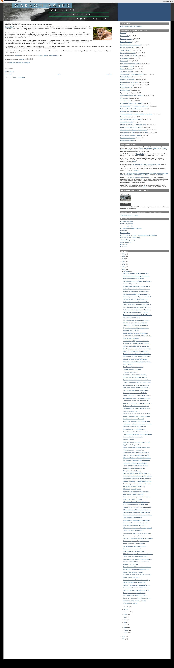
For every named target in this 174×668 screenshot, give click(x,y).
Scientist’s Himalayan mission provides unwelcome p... (137, 598)
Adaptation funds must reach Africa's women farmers (137, 507)
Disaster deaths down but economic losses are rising (137, 478)
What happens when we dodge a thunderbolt (131, 95)
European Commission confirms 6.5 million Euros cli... (137, 315)
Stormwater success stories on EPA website (135, 374)
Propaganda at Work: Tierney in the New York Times (134, 132)
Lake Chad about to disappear (131, 338)
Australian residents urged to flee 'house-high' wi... (136, 291)
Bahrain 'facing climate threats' (131, 577)
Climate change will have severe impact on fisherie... (137, 413)
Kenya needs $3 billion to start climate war (134, 426)
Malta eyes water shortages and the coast (134, 593)
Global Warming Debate (126, 221)
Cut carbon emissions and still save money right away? (146, 164)
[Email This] (25, 59)
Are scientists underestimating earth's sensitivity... (136, 580)
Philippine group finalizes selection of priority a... (136, 346)
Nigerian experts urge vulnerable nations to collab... (136, 455)
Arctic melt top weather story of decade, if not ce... (136, 289)
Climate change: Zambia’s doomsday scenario (135, 325)
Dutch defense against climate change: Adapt (135, 595)
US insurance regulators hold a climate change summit (137, 528)
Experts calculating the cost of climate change (135, 333)
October (126, 609)
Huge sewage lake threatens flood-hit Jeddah (135, 393)
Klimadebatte (123, 230)
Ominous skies (124, 98)
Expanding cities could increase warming (134, 543)
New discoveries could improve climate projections (136, 512)
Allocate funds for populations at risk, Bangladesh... (136, 509)
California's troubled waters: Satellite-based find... (136, 465)
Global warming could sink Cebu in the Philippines (136, 452)
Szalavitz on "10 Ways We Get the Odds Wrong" (133, 124)
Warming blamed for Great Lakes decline (134, 468)
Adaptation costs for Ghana (130, 564)
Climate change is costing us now (132, 489)
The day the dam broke (126, 69)
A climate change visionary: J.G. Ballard (130, 127)
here (134, 161)
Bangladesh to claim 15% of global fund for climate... (137, 567)
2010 (123, 266)
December (126, 271)
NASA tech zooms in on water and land (133, 450)
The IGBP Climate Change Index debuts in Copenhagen (138, 538)
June (125, 619)
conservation (19, 62)
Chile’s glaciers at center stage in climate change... (136, 400)
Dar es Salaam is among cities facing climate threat (136, 398)
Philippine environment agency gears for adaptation (136, 496)
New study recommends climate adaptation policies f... (137, 476)
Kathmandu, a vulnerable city (131, 330)
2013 (123, 259)
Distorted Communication (127, 140)
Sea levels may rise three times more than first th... (136, 569)
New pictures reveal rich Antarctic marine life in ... (136, 432)
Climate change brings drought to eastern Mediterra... (137, 484)
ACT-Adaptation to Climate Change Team (131, 228)
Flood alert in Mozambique (130, 603)
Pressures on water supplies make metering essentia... (137, 515)
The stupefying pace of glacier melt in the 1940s (136, 273)
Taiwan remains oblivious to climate (132, 499)
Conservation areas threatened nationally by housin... (137, 361)
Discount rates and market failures (129, 82)
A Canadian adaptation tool (130, 372)
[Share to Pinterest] (32, 59)
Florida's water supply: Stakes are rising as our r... (136, 320)
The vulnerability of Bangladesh (131, 284)
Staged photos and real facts (127, 53)
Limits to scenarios (125, 116)
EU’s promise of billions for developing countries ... (136, 523)
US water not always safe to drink (132, 548)
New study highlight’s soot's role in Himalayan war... (136, 473)
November (126, 607)
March (125, 627)
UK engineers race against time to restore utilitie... (136, 387)
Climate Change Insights (126, 223)
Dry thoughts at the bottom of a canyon (130, 45)
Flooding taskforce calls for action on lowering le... (136, 294)
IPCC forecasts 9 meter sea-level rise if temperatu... (137, 460)
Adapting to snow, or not (126, 111)
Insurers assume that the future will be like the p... (136, 587)
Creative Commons (43, 55)
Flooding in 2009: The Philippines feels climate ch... (136, 343)
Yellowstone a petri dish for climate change (134, 582)
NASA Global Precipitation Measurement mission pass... (138, 554)
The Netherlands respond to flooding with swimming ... (137, 281)
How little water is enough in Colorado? (133, 419)
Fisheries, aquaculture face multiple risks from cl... (136, 276)
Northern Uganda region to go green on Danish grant (136, 309)
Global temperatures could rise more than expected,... (137, 408)
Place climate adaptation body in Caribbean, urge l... (137, 421)
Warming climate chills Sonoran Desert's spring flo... (137, 416)
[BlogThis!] (27, 59)
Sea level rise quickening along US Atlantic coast (136, 541)
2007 (123, 639)
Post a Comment (9, 71)
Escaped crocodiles (125, 58)
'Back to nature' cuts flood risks (131, 317)
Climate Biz (160, 174)
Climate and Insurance (126, 242)
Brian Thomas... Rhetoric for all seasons (131, 26)
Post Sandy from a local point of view (130, 85)
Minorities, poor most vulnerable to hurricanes (135, 377)
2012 (123, 261)
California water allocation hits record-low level (135, 556)
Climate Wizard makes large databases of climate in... (137, 304)
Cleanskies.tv (135, 170)
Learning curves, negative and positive (130, 63)
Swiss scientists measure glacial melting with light (136, 520)
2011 (123, 264)
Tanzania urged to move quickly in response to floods (137, 296)
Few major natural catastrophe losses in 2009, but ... (137, 307)
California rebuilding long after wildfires (133, 530)
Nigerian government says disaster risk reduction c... (137, 380)
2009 (123, 269)
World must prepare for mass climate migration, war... (137, 403)
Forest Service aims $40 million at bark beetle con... (137, 533)
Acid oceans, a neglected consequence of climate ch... (137, 424)
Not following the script (126, 39)
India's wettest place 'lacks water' (132, 411)
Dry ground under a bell (126, 87)
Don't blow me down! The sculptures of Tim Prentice (134, 106)
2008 (123, 636)
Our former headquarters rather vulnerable (131, 103)
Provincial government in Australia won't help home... (137, 354)
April (125, 625)
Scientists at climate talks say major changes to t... (136, 561)
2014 (123, 256)
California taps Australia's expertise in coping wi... (136, 406)
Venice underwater (128, 364)
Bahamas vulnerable (128, 439)
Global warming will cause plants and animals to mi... (137, 335)
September (127, 612)
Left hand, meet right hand (127, 47)
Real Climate (123, 247)
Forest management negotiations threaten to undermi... (137, 559)
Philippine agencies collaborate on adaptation (135, 322)
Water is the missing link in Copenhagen (133, 494)
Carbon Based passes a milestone (132, 369)
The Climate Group (125, 233)
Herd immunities (124, 36)
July (125, 617)
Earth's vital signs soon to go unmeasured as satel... (137, 442)
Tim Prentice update (125, 100)
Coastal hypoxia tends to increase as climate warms (137, 382)
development (26, 62)
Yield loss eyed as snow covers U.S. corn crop (135, 312)
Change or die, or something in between (130, 135)
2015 (123, 254)
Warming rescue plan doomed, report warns (134, 600)
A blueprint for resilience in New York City (134, 486)
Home (58, 74)
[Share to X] (29, 59)
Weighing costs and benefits (127, 79)
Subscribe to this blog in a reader (129, 215)
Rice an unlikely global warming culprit (133, 572)
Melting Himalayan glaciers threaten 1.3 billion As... (136, 585)
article (144, 186)
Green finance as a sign (126, 122)
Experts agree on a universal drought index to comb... (137, 348)
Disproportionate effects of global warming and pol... (137, 395)
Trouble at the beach (125, 50)
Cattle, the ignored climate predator (132, 517)
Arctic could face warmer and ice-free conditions (136, 302)
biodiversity (12, 62)
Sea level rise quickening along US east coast (135, 299)
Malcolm (18, 55)
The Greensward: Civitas (126, 226)
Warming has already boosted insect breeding (135, 359)
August (126, 614)
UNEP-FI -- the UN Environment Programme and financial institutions (138, 235)
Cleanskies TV (140, 154)
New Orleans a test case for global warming (134, 546)
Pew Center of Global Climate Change (130, 237)
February (126, 630)
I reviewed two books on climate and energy (138, 177)
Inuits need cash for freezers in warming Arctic (135, 504)
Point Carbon (123, 244)
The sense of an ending (126, 71)
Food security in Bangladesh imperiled (133, 437)
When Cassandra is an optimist (128, 55)
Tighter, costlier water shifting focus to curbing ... (136, 328)
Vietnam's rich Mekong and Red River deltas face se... (137, 481)
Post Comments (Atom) (19, 77)
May (125, 622)
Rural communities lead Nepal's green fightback (135, 463)
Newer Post (8, 74)
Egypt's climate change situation (131, 445)
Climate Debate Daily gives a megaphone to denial (133, 130)
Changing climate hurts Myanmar (132, 471)
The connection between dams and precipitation (135, 390)
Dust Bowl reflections (125, 77)
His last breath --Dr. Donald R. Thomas (130, 108)
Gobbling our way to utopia (127, 66)
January (126, 632)
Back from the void (125, 90)
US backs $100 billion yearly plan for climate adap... (137, 458)
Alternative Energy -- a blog (127, 240)
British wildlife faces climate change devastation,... (136, 491)
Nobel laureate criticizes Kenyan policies (134, 551)
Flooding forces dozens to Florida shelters (134, 429)
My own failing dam (125, 93)
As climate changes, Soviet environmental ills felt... (136, 590)
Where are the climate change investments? (131, 74)
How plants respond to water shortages (133, 278)
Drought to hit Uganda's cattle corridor (133, 367)
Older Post (109, 74)
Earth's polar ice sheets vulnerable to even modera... (137, 447)
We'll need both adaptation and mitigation (131, 119)
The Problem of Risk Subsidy (128, 138)
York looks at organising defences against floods (136, 341)
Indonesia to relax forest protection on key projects (136, 286)
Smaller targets (124, 61)
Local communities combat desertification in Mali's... (137, 356)
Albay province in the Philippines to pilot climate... (136, 502)
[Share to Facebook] (31, 59)
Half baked (123, 33)
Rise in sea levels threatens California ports (134, 525)
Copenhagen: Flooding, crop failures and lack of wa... (137, 535)
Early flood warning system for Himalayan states (136, 385)
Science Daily (9, 27)
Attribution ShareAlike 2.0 (52, 55)
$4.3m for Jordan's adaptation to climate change (135, 351)
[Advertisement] (128, 648)
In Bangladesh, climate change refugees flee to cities (137, 574)
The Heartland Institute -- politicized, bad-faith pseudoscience (136, 114)
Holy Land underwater (126, 42)
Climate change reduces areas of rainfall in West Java (137, 434)
